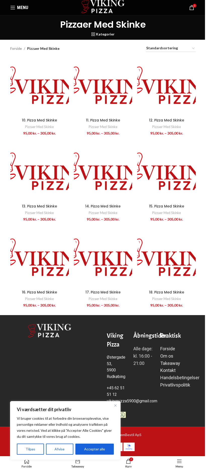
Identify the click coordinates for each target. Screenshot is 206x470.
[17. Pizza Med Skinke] (103, 258)
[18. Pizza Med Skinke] (166, 258)
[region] (65, 430)
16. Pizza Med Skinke (39, 292)
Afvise (60, 449)
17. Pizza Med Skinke (103, 292)
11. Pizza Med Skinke (103, 120)
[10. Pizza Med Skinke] (39, 86)
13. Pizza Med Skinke (39, 206)
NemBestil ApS (129, 435)
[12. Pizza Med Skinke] (166, 86)
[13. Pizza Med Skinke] (39, 172)
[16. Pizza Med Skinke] (39, 258)
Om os (166, 356)
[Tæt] (115, 405)
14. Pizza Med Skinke (103, 206)
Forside (16, 48)
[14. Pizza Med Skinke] (103, 172)
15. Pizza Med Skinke (166, 206)
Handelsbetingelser (179, 377)
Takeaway (170, 363)
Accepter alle (94, 449)
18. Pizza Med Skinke (166, 292)
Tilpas (30, 449)
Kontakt (168, 370)
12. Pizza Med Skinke (166, 120)
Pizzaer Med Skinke (39, 127)
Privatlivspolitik (175, 385)
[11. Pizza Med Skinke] (103, 86)
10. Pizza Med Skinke (39, 120)
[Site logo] (103, 7)
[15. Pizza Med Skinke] (166, 172)
